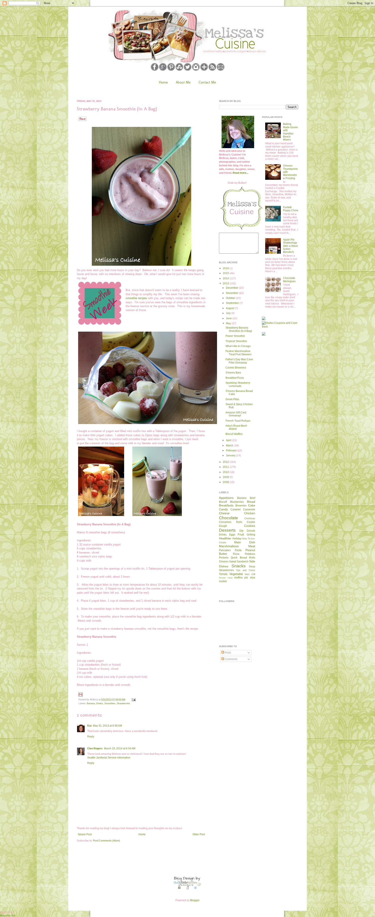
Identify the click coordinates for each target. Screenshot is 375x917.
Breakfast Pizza (234, 377)
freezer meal (225, 577)
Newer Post (85, 834)
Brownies (241, 505)
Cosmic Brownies (235, 367)
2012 (226, 461)
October (231, 298)
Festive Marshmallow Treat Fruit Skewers (238, 353)
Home (163, 82)
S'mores (224, 561)
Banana (91, 703)
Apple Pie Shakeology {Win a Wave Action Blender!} (290, 246)
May (229, 323)
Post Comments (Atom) (106, 840)
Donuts (251, 530)
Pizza (236, 553)
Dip (241, 530)
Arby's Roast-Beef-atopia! (236, 427)
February (231, 450)
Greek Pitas (232, 399)
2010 (226, 472)
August (230, 308)
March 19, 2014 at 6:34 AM (119, 748)
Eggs (232, 534)
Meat (251, 546)
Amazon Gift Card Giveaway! (235, 414)
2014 (226, 278)
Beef (252, 497)
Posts (227, 652)
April (229, 440)
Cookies (249, 525)
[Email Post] (133, 699)
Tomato (223, 574)
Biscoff (223, 501)
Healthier (225, 538)
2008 (226, 482)
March (230, 445)
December (232, 287)
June (229, 318)
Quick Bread (239, 557)
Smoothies (109, 703)
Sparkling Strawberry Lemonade (237, 384)
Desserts (227, 530)
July (228, 313)
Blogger (194, 900)
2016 (226, 268)
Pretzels (224, 557)
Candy (223, 509)
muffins (238, 577)
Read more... (240, 172)
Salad (232, 561)
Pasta (238, 550)
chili (253, 574)
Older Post (198, 834)
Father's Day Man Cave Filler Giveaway (239, 361)
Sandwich (242, 561)
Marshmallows (229, 546)
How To (246, 538)
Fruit (241, 534)
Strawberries (123, 703)
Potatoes (250, 553)
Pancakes (225, 550)
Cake (251, 505)
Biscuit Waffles (234, 434)
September (233, 303)
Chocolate (228, 518)
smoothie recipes (136, 298)
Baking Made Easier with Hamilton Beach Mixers (290, 132)
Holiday (237, 538)
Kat (89, 725)
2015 (226, 273)
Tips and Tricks (245, 570)
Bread (251, 501)
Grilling (251, 534)
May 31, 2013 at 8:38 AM (107, 725)
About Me (183, 82)
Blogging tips (7, 915)
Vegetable (236, 574)
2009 (226, 477)
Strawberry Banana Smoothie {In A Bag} (238, 329)
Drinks (99, 703)
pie (246, 577)
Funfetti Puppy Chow (290, 209)
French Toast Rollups (237, 420)
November (232, 293)
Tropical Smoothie (236, 341)
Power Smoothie (235, 335)
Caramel (235, 509)
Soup (252, 566)
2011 (226, 466)
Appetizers (226, 497)
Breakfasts (226, 505)
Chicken (249, 513)
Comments (230, 659)
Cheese (224, 513)
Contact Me (207, 82)
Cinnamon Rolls (230, 522)
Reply (90, 736)
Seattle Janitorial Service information (108, 757)
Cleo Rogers (95, 748)
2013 (226, 283)
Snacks (239, 566)
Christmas (249, 518)
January (231, 455)
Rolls (252, 557)
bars (247, 574)
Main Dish (244, 542)
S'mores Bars (233, 372)
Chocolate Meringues (289, 280)
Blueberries (237, 501)
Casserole (249, 509)
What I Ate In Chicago (238, 346)
